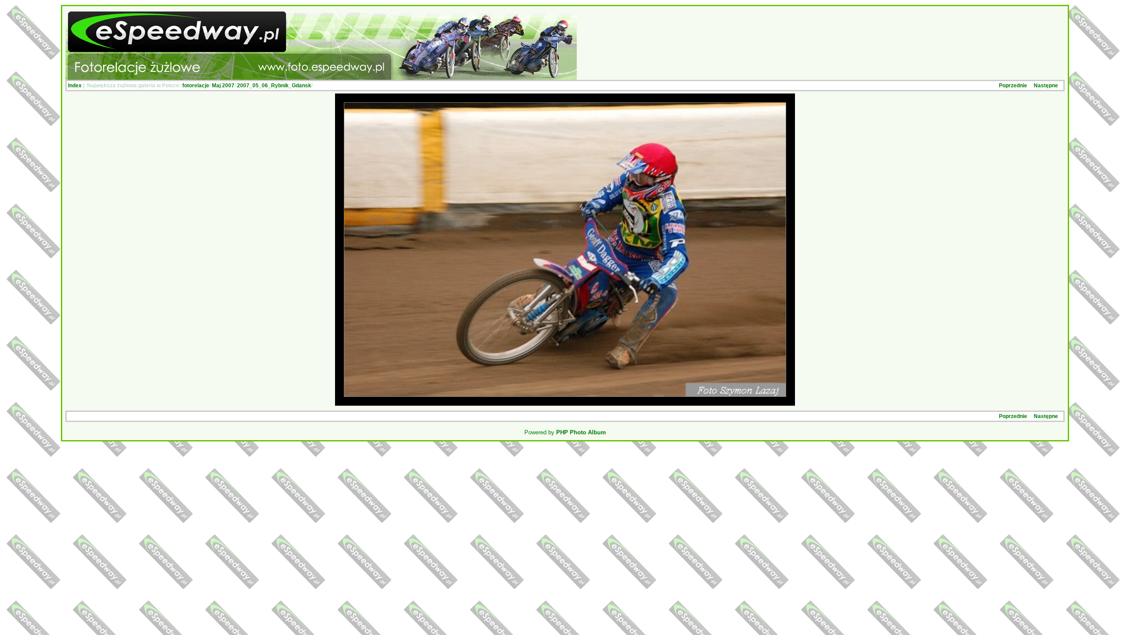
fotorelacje (195, 85)
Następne (1046, 85)
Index (75, 85)
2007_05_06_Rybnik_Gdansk (274, 85)
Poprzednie (1013, 85)
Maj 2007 (223, 85)
